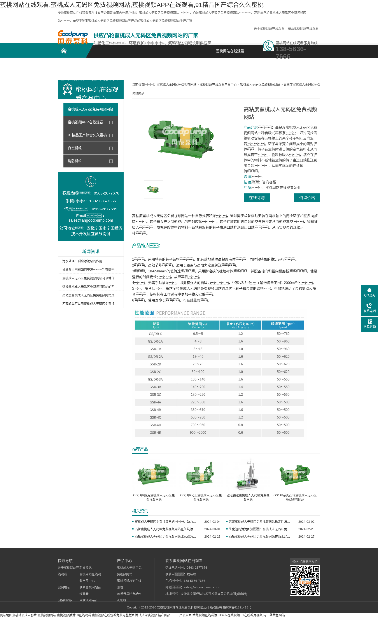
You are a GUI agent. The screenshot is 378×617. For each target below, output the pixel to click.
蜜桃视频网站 (47, 615)
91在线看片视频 (251, 615)
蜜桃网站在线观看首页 (230, 53)
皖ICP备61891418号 (237, 607)
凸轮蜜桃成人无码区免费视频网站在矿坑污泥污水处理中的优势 (167, 529)
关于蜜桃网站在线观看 (269, 28)
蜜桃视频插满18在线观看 (74, 615)
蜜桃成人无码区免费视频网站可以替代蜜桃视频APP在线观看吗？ (90, 278)
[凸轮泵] (73, 43)
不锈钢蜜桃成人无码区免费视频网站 (104, 68)
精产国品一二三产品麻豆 (175, 615)
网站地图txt (65, 600)
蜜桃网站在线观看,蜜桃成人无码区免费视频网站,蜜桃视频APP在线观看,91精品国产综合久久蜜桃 (132, 5)
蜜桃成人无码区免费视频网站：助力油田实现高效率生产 (167, 521)
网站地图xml (87, 600)
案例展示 (165, 66)
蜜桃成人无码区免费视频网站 (159, 12)
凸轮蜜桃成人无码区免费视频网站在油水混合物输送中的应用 (261, 536)
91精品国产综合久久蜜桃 (87, 135)
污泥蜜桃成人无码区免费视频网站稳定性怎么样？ (261, 521)
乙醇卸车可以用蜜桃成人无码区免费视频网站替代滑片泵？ (90, 303)
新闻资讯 (196, 66)
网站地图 (6, 615)
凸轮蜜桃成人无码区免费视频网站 (73, 68)
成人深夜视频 (148, 615)
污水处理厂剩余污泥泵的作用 (82, 261)
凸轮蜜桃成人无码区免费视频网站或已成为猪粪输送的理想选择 (167, 536)
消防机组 (75, 161)
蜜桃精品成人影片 (24, 615)
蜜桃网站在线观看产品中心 (134, 68)
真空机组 (75, 148)
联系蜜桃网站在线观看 (303, 28)
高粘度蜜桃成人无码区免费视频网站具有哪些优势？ (90, 295)
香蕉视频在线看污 (204, 615)
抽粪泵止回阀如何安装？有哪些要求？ (90, 269)
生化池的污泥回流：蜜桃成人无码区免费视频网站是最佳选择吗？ (261, 529)
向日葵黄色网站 (274, 615)
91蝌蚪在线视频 (229, 615)
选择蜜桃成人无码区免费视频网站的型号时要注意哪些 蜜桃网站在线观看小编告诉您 (90, 286)
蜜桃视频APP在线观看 (85, 122)
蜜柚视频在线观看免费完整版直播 (115, 615)
